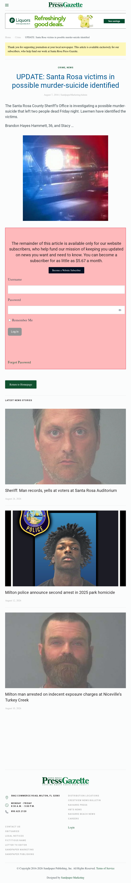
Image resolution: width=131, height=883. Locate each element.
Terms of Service (105, 868)
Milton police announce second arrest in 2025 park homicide (60, 592)
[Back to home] (65, 5)
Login (71, 827)
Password (14, 299)
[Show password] (120, 310)
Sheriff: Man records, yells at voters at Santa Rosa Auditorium (61, 490)
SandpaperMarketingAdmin (74, 94)
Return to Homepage (21, 384)
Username (15, 279)
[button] (7, 5)
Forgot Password (19, 362)
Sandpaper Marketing (72, 877)
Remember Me (22, 320)
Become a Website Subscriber (66, 270)
